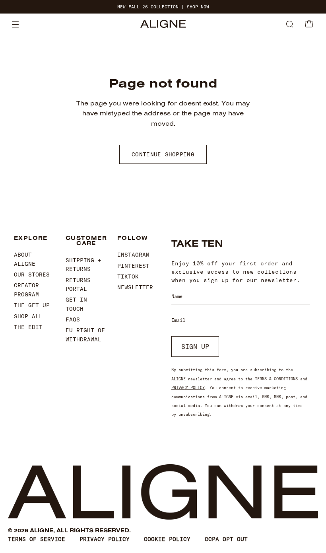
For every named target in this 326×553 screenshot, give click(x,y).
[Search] (289, 25)
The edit (28, 327)
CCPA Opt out (226, 539)
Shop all (28, 316)
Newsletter (135, 287)
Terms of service (36, 539)
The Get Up (32, 305)
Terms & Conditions (276, 379)
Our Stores (32, 274)
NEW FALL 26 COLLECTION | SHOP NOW (163, 7)
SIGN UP (195, 346)
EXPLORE (31, 238)
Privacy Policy (188, 387)
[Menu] (15, 24)
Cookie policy (167, 539)
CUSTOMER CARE (85, 241)
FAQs (73, 319)
